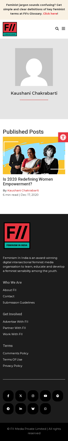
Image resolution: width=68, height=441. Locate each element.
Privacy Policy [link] (12, 366)
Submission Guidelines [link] (19, 302)
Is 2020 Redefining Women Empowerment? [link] (28, 181)
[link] (63, 137)
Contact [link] (8, 296)
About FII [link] (9, 290)
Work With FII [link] (13, 334)
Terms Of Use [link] (12, 359)
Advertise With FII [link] (15, 321)
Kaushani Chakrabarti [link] (23, 190)
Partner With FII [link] (14, 328)
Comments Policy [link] (15, 353)
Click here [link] (50, 13)
